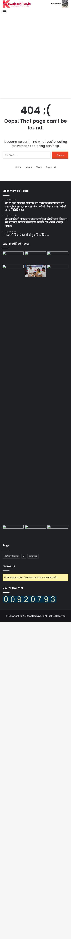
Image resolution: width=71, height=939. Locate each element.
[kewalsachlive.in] (35, 4)
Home (18, 167)
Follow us (9, 566)
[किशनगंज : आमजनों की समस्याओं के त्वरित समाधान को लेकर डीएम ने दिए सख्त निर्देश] (13, 394)
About (29, 167)
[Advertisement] (35, 53)
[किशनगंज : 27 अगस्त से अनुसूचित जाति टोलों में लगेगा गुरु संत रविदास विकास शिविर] (57, 271)
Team (39, 167)
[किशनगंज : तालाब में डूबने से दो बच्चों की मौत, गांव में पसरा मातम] (13, 257)
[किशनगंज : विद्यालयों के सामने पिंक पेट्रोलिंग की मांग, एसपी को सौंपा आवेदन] (35, 257)
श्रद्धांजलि (33, 556)
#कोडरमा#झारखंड (11, 556)
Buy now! (51, 167)
